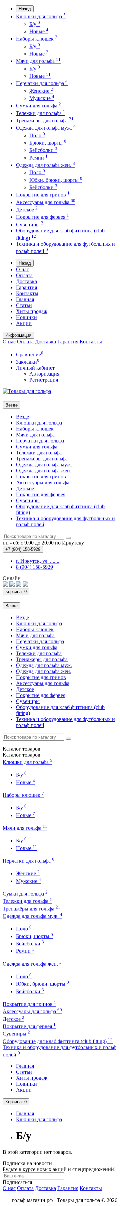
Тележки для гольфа (40, 113)
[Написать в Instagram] (25, 585)
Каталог (21, 755)
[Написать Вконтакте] (5, 585)
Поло (37, 135)
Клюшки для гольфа (41, 16)
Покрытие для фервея (42, 217)
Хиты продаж (31, 311)
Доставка (26, 281)
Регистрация (43, 380)
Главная (25, 299)
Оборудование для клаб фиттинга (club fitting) (58, 1041)
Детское (27, 209)
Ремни (38, 158)
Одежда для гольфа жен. (45, 165)
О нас (22, 269)
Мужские (41, 98)
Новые (38, 31)
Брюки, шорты (47, 143)
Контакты (27, 293)
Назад (25, 8)
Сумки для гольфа (38, 105)
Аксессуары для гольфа (45, 202)
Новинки (26, 317)
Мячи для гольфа (38, 61)
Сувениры (29, 224)
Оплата (24, 275)
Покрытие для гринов (43, 194)
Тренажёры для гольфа (45, 120)
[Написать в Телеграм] (18, 585)
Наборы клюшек (36, 39)
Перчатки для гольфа (42, 83)
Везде (22, 417)
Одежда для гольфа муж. (46, 128)
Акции (24, 323)
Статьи (24, 305)
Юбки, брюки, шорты (55, 180)
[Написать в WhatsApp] (12, 585)
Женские (41, 91)
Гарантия (26, 287)
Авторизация (44, 374)
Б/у (34, 24)
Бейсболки (43, 150)
